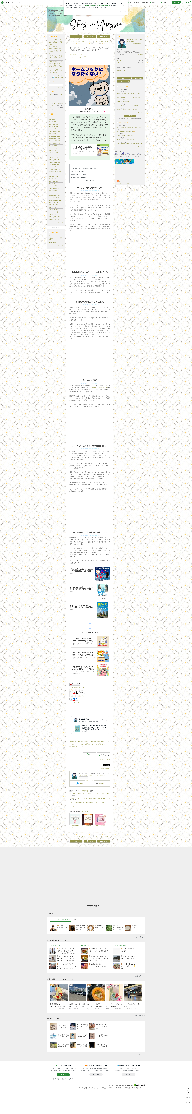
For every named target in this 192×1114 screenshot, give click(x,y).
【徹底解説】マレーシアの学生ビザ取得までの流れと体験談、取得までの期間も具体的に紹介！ (90, 798)
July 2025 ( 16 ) (53, 148)
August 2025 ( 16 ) (54, 145)
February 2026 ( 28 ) (54, 131)
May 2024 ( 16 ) (53, 181)
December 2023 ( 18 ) (55, 193)
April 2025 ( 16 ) (53, 155)
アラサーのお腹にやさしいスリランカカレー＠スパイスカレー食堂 (55, 70)
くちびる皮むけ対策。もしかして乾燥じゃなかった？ (55, 57)
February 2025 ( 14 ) (54, 160)
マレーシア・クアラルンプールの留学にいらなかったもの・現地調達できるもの (90, 794)
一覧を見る (140, 112)
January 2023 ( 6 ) (54, 219)
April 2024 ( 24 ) (53, 183)
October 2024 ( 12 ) (54, 169)
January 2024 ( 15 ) (54, 190)
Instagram (101, 783)
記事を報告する (106, 768)
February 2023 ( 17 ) (54, 217)
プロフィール (130, 43)
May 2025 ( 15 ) (53, 152)
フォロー (84, 777)
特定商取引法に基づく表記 (131, 1088)
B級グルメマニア (86, 945)
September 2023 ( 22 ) (55, 200)
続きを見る (140, 54)
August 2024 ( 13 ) (54, 174)
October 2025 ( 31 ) (54, 141)
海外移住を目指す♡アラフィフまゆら (127, 109)
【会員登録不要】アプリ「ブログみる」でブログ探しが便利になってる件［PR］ (55, 42)
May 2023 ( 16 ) (53, 209)
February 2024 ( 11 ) (54, 188)
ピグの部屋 (138, 43)
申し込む (128, 1074)
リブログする (105, 755)
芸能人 (75, 919)
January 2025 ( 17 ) (54, 162)
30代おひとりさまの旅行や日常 (126, 139)
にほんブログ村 (74, 702)
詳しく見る (96, 1074)
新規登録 (176, 2)
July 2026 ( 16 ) (53, 119)
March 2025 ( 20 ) (54, 157)
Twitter (81, 783)
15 (62, 103)
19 (56, 105)
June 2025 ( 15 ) (53, 150)
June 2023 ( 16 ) (53, 207)
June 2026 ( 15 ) (53, 122)
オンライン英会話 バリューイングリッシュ (127, 153)
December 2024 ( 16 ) (55, 164)
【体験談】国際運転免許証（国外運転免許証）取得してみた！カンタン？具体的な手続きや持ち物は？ (90, 802)
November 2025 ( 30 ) (55, 138)
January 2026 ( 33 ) (54, 133)
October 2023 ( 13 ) (54, 197)
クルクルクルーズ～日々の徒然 (125, 135)
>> (61, 94)
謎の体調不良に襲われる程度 (98, 387)
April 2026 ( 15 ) (53, 126)
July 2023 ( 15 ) (53, 205)
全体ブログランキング (122, 60)
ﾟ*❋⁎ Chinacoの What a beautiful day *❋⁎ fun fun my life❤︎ (130, 143)
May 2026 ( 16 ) (53, 124)
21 (60, 105)
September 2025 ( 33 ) (55, 143)
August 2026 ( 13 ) (54, 117)
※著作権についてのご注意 (123, 183)
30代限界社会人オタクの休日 (126, 131)
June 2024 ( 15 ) (53, 179)
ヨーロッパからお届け (119, 945)
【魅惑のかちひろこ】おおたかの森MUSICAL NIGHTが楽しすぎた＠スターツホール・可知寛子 (55, 64)
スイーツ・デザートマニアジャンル (60, 919)
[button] (188, 1101)
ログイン (186, 2)
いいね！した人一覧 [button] (105, 759)
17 (52, 105)
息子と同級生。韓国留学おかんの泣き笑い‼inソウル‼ (130, 127)
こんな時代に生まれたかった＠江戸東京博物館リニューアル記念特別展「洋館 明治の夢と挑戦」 (55, 50)
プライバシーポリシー (55, 235)
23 (50, 107)
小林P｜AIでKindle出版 (123, 101)
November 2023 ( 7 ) (54, 195)
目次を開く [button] (89, 180)
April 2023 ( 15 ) (53, 212)
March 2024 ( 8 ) (53, 186)
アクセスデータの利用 (115, 1088)
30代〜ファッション (55, 945)
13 (58, 103)
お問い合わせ (94, 1088)
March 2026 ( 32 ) (54, 129)
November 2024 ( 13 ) (55, 167)
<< (51, 94)
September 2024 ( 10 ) (55, 171)
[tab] (60, 920)
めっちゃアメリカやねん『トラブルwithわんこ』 (130, 97)
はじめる (63, 1074)
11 (54, 103)
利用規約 (103, 1088)
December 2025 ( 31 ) (55, 136)
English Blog (52, 242)
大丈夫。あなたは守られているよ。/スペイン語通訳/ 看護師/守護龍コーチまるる (130, 93)
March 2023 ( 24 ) (54, 214)
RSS (120, 181)
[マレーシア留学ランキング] (75, 685)
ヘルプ (143, 1088)
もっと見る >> (73, 807)
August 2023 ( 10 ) (54, 202)
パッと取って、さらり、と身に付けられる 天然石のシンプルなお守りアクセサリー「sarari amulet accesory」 (130, 105)
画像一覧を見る (59, 77)
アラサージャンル (121, 62)
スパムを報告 (84, 1088)
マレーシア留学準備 (79, 57)
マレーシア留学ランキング (77, 687)
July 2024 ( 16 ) (53, 176)
